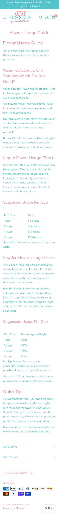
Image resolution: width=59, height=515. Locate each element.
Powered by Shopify (13, 508)
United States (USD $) (16, 473)
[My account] (46, 17)
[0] (53, 17)
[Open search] (40, 17)
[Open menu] (4, 17)
